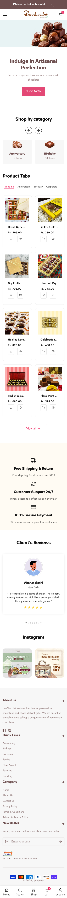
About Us (8, 795)
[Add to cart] (11, 295)
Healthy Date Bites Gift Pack (17, 340)
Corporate (8, 754)
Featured (7, 770)
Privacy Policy (10, 806)
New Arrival (9, 765)
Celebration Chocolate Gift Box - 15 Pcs (49, 340)
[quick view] (11, 239)
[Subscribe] (60, 841)
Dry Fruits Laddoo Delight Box (15, 283)
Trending (7, 776)
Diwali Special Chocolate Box (17, 227)
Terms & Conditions (13, 812)
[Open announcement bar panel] (51, 4)
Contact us (8, 801)
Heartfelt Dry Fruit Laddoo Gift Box (49, 283)
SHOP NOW (33, 91)
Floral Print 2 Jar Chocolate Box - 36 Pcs (49, 396)
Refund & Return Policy (15, 817)
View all (31, 428)
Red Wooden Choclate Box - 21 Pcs (17, 396)
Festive (6, 759)
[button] (28, 103)
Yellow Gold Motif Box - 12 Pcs (49, 227)
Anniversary (9, 743)
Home (6, 790)
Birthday (7, 748)
